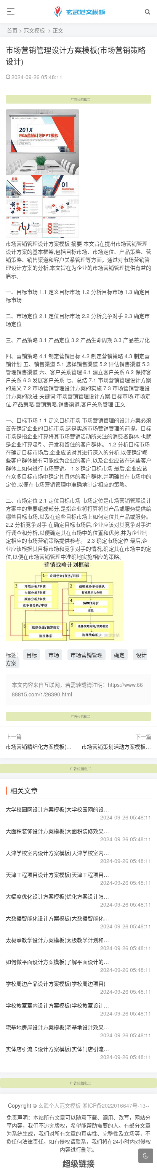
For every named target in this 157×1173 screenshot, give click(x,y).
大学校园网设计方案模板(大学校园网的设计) (58, 809)
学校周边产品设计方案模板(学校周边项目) (56, 983)
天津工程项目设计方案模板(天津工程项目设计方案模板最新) (58, 874)
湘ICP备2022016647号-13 (114, 1105)
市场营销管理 (86, 655)
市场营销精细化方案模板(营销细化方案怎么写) (61, 746)
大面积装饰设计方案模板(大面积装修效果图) (58, 831)
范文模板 (34, 30)
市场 (53, 655)
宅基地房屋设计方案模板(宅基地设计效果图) (58, 1027)
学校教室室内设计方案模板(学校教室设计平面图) (58, 1005)
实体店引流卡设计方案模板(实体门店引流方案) (58, 1049)
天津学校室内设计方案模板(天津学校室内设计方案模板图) (58, 853)
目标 (31, 655)
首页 (12, 30)
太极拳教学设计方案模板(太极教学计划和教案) (58, 940)
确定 (119, 655)
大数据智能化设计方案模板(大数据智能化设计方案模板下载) (58, 918)
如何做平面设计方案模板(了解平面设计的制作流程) (58, 961)
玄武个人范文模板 (59, 1105)
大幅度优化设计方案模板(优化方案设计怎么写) (58, 896)
